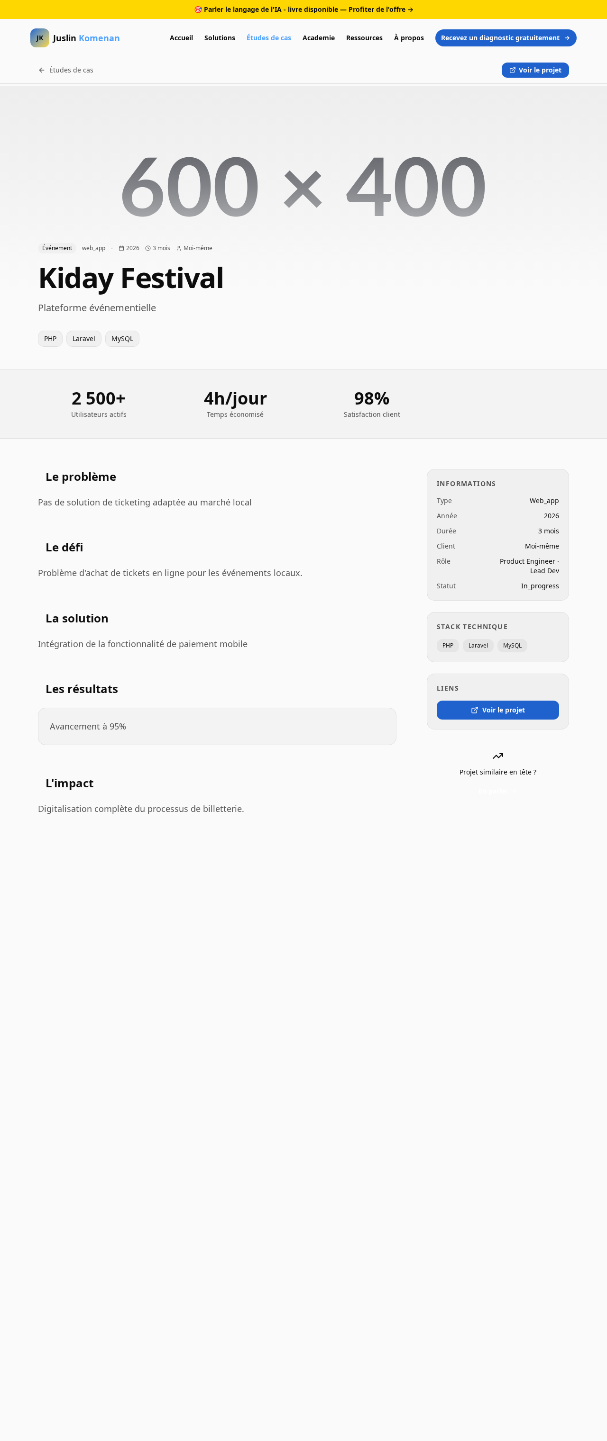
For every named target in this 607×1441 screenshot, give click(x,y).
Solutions (219, 37)
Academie (319, 37)
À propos (409, 37)
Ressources (364, 37)
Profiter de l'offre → (381, 9)
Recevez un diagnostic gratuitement (500, 37)
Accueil (181, 37)
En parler (493, 790)
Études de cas (269, 37)
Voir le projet (540, 69)
